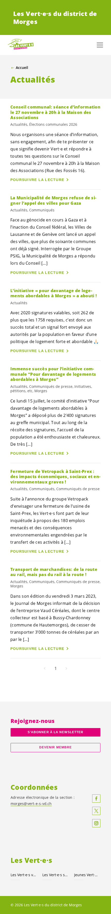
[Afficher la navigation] (100, 45)
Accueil (22, 67)
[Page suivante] (66, 668)
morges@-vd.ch (31, 803)
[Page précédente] (45, 668)
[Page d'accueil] (21, 45)
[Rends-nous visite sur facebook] (96, 798)
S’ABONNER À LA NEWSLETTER (55, 732)
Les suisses (55, 874)
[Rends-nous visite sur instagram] (96, 823)
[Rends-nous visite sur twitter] (96, 811)
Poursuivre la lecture (37, 180)
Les (23, 874)
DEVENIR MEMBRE (55, 747)
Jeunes (87, 874)
